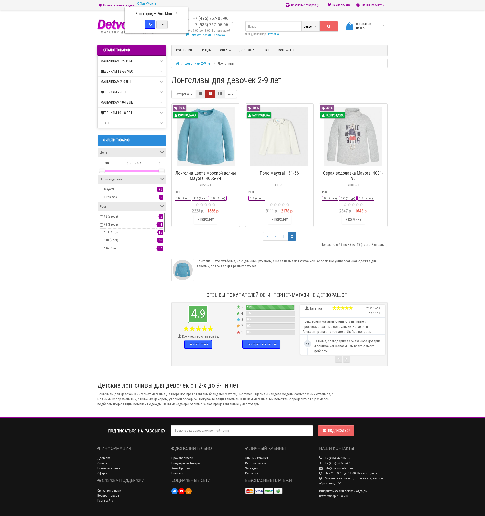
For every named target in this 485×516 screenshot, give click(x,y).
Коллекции (184, 50)
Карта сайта (105, 500)
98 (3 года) (111, 224)
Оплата (225, 50)
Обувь (105, 123)
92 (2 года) (111, 216)
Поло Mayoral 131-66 (279, 173)
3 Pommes (110, 197)
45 (230, 94)
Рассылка (251, 473)
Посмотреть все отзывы (261, 344)
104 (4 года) (112, 232)
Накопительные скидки (118, 5)
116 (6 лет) (111, 248)
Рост (177, 192)
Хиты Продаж (180, 468)
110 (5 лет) (111, 240)
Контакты (286, 50)
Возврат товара (108, 495)
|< (267, 236)
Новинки (177, 473)
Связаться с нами (109, 490)
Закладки (251, 468)
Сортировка (182, 94)
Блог (266, 50)
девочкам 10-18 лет (116, 113)
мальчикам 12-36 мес (118, 61)
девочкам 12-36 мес (117, 71)
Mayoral (109, 189)
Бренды (206, 50)
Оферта (102, 473)
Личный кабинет (256, 458)
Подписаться (339, 430)
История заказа (255, 463)
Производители (182, 458)
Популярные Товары (185, 463)
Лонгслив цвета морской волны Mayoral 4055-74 (205, 175)
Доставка (246, 50)
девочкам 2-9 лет (115, 92)
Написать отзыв (198, 344)
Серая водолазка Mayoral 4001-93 (353, 175)
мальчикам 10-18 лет (118, 102)
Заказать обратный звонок (207, 35)
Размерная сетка (108, 468)
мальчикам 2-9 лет (116, 81)
